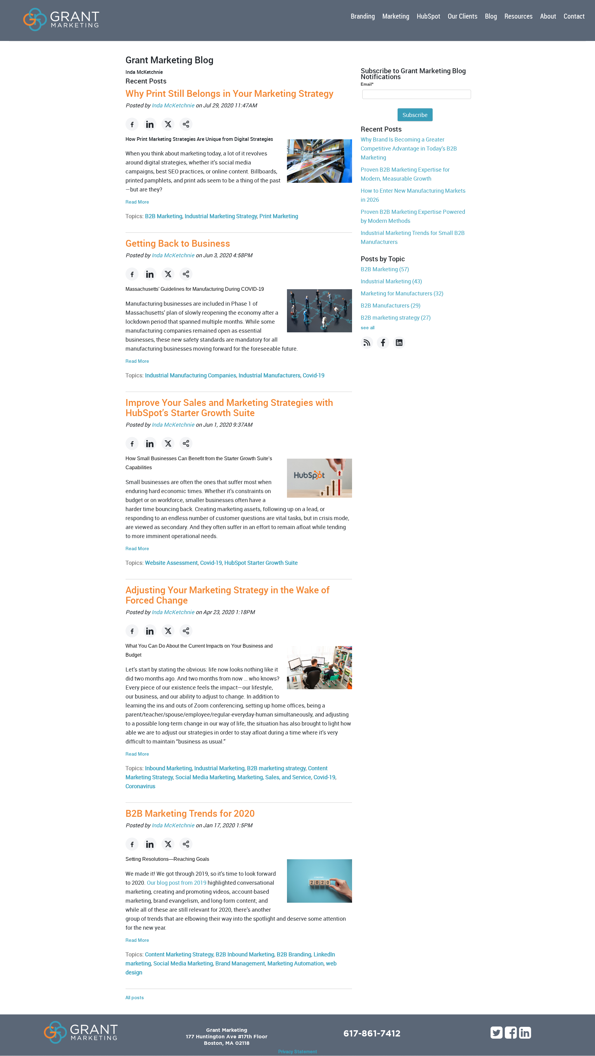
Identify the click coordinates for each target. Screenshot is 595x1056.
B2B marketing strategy (276, 768)
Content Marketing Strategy (179, 954)
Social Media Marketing (205, 777)
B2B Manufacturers (391, 305)
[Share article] (185, 124)
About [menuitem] (548, 15)
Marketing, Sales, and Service (274, 777)
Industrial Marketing (219, 768)
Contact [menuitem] (574, 15)
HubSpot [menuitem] (428, 15)
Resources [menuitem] (519, 15)
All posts (135, 998)
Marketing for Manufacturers (402, 293)
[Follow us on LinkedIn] (399, 342)
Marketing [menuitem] (395, 15)
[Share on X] (167, 124)
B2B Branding (294, 954)
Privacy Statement (297, 1052)
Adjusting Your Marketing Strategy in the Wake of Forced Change (228, 594)
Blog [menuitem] (491, 15)
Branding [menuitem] (363, 15)
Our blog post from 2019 (176, 882)
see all (367, 328)
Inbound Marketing (168, 768)
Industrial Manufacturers (269, 375)
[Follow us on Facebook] (383, 342)
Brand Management (240, 963)
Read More (137, 202)
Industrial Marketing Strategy (221, 216)
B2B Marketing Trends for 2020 (190, 813)
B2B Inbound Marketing (245, 954)
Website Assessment (171, 562)
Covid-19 (313, 375)
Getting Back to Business (178, 243)
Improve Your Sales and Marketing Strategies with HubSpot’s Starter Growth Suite (229, 407)
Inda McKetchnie (173, 105)
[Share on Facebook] (132, 124)
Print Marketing (278, 216)
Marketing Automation (295, 963)
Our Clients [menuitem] (463, 15)
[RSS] (367, 342)
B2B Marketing (163, 216)
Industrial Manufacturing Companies (190, 375)
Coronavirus (140, 786)
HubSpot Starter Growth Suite (261, 562)
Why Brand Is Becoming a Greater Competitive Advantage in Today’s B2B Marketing (409, 148)
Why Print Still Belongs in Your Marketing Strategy (229, 93)
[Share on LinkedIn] (149, 124)
